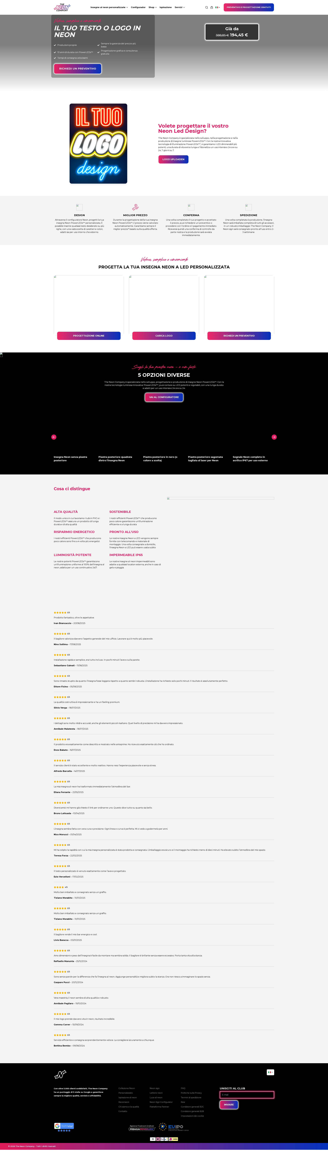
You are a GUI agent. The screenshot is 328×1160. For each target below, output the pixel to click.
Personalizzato (126, 1093)
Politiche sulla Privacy (191, 1093)
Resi (183, 1102)
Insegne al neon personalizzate (108, 7)
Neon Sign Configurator (161, 1102)
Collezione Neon (127, 1088)
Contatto (123, 1111)
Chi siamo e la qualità (129, 1106)
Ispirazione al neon (128, 1097)
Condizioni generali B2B (192, 1111)
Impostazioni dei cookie (192, 1116)
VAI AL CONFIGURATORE (164, 397)
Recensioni (124, 1102)
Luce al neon (156, 1097)
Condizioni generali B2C (192, 1106)
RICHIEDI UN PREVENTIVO (77, 68)
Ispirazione (166, 7)
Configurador (138, 7)
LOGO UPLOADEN (173, 159)
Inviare (229, 1104)
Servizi (178, 7)
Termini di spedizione (191, 1097)
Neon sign (155, 1088)
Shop (151, 7)
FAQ (183, 1088)
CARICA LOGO (164, 335)
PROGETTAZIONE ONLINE (88, 335)
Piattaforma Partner (159, 1106)
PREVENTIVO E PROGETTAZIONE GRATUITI (249, 7)
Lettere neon (156, 1093)
